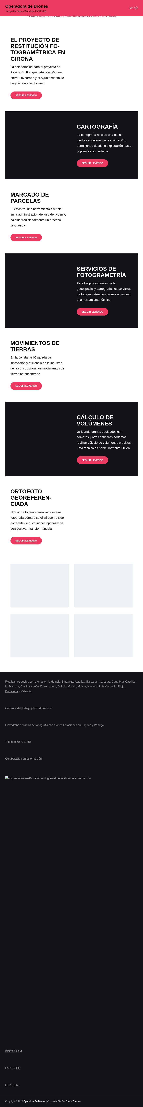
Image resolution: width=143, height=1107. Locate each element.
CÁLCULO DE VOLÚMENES (95, 420)
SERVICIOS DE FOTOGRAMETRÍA (101, 272)
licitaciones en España (77, 725)
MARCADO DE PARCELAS (29, 198)
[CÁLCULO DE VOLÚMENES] (38, 439)
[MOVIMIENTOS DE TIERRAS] (105, 365)
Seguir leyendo (28, 96)
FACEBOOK (13, 1068)
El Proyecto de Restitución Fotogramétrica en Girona (37, 49)
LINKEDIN (11, 1085)
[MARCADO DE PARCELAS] (105, 216)
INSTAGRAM (13, 1051)
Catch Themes (73, 1101)
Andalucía (54, 681)
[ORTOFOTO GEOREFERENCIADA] (105, 516)
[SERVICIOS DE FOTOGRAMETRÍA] (38, 290)
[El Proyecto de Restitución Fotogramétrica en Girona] (105, 68)
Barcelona (11, 691)
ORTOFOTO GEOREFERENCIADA (30, 497)
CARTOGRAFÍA (97, 127)
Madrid (72, 686)
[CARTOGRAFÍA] (38, 145)
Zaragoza (68, 681)
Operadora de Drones (26, 6)
